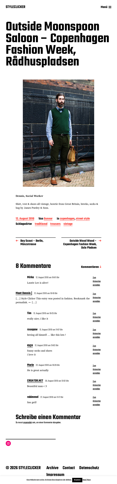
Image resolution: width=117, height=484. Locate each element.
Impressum (55, 475)
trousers (55, 224)
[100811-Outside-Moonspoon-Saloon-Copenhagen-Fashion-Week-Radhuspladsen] (58, 133)
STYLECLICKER (15, 7)
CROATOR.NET (35, 381)
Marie (30, 365)
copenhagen (67, 219)
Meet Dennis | (24, 293)
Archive (52, 468)
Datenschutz (89, 468)
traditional (41, 224)
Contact (69, 468)
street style (83, 219)
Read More (87, 479)
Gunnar (48, 219)
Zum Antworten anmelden (97, 281)
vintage (67, 224)
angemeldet (27, 423)
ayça (30, 345)
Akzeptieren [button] (77, 480)
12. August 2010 (25, 219)
